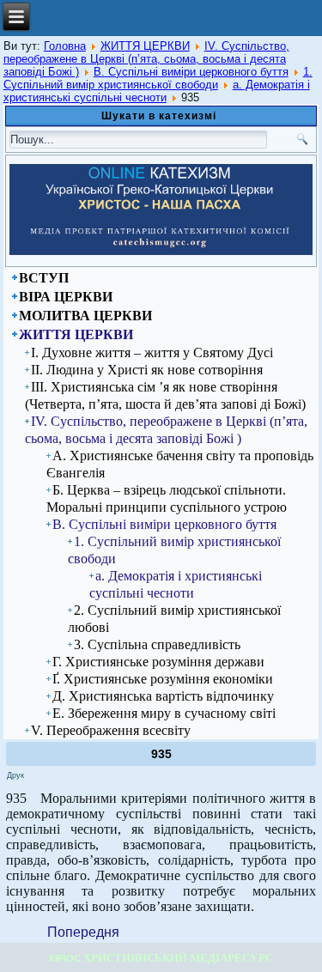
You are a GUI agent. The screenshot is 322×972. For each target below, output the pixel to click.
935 (161, 754)
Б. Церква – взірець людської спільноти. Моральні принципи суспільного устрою (166, 498)
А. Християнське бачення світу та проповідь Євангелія (179, 464)
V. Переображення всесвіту (111, 730)
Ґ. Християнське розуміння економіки (162, 678)
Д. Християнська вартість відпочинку (163, 696)
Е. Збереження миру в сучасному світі (164, 713)
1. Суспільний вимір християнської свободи (158, 78)
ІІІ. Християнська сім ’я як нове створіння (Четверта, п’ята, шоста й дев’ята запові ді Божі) (165, 395)
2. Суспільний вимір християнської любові (174, 619)
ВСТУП (44, 277)
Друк (15, 775)
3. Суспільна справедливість (157, 644)
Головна (65, 45)
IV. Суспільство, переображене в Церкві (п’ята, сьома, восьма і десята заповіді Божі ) (146, 58)
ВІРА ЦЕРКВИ (65, 296)
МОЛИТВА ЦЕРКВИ (85, 315)
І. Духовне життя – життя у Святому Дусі (152, 352)
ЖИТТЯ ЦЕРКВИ (145, 45)
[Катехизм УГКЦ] (161, 252)
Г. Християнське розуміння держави (158, 661)
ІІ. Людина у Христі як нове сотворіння (147, 369)
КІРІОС (65, 958)
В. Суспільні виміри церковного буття (191, 71)
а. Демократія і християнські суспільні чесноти (156, 91)
